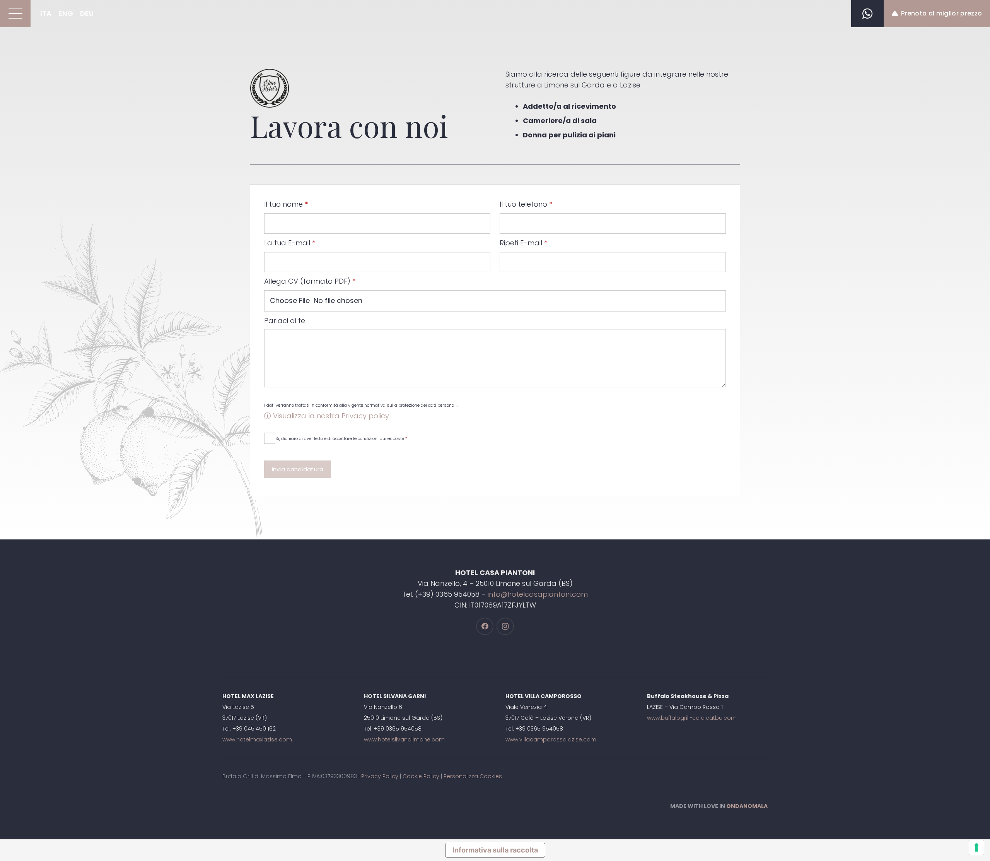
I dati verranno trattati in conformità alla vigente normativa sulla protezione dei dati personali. (360, 405)
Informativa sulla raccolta (495, 850)
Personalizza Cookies (473, 776)
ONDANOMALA (747, 806)
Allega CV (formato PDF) (309, 281)
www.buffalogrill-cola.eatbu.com (692, 718)
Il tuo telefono (526, 204)
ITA (45, 13)
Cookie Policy (421, 776)
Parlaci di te (284, 320)
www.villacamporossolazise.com (550, 739)
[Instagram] (505, 626)
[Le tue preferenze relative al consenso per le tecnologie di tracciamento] (976, 847)
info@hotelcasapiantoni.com (538, 594)
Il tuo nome (286, 204)
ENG (65, 13)
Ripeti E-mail (523, 243)
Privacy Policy (379, 776)
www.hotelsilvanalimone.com (404, 739)
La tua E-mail (289, 243)
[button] (15, 13)
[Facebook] (484, 626)
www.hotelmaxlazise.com (257, 739)
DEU (87, 13)
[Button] (867, 13)
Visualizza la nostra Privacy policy (330, 416)
